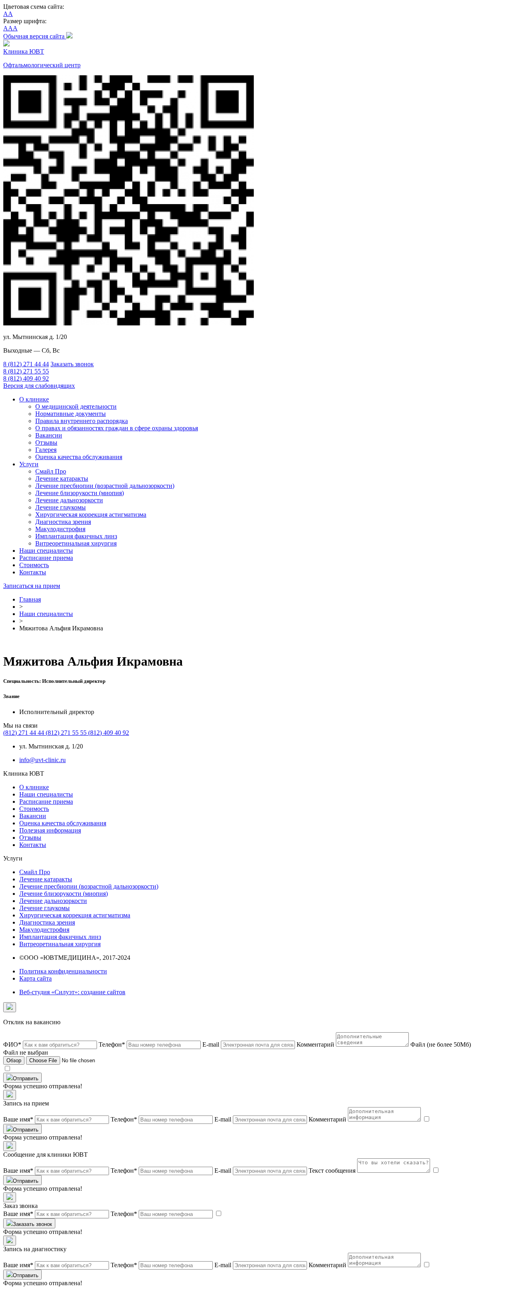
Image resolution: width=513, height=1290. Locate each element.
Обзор (13, 1060)
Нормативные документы (70, 413)
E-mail (210, 1044)
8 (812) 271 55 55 (26, 371)
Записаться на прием (31, 585)
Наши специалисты (46, 550)
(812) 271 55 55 (67, 732)
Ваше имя (18, 1119)
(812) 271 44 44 (24, 732)
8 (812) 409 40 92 (26, 378)
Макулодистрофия (60, 529)
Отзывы (46, 442)
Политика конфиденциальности (63, 971)
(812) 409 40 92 (108, 732)
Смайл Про (50, 471)
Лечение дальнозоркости (69, 500)
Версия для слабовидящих (39, 385)
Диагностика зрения (63, 521)
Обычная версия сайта (34, 36)
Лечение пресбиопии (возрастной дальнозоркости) (104, 485)
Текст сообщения (332, 1170)
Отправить (25, 1078)
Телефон (112, 1044)
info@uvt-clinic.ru (42, 759)
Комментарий (315, 1044)
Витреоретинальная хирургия (76, 543)
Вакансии (48, 435)
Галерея (46, 449)
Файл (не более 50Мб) (440, 1044)
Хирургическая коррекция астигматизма (90, 514)
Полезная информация (50, 830)
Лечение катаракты (61, 478)
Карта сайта (35, 978)
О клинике (34, 399)
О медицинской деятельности (76, 406)
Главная (30, 599)
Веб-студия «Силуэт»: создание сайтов (72, 992)
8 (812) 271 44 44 (26, 364)
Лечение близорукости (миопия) (79, 493)
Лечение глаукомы (60, 507)
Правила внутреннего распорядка (81, 420)
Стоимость (34, 565)
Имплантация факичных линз (76, 536)
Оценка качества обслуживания (78, 456)
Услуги (28, 464)
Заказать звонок (72, 364)
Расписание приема (46, 557)
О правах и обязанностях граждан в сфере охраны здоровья (116, 428)
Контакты (32, 572)
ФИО (12, 1044)
